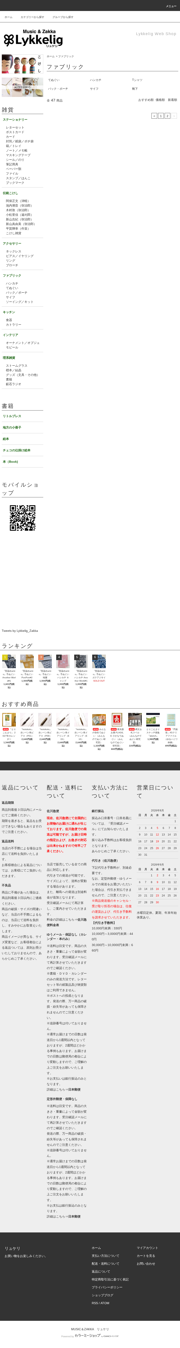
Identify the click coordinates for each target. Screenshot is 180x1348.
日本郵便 (74, 1089)
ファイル (12, 173)
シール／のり (15, 159)
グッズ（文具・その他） (23, 375)
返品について (101, 1271)
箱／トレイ (13, 146)
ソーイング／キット (20, 302)
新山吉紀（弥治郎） (20, 219)
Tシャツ (137, 80)
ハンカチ (95, 80)
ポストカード (15, 132)
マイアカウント (147, 1248)
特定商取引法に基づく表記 (110, 1279)
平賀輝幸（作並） (18, 228)
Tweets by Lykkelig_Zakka (20, 630)
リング (10, 260)
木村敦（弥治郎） (18, 210)
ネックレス (13, 251)
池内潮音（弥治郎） (20, 205)
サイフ (94, 88)
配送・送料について (105, 1263)
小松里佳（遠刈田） (20, 214)
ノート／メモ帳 (16, 150)
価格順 (160, 100)
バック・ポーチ (58, 88)
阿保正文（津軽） (18, 201)
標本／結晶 (13, 370)
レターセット (15, 127)
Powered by (67, 1336)
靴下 (135, 88)
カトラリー (13, 324)
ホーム (9, 17)
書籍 (9, 379)
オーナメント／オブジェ (23, 343)
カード (10, 136)
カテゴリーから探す (32, 17)
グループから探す (63, 17)
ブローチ (12, 265)
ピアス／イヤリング (20, 256)
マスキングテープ (18, 155)
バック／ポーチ (16, 292)
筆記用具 (12, 164)
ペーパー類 (13, 169)
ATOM (105, 1303)
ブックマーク (15, 182)
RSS (95, 1303)
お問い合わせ (146, 1263)
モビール (12, 347)
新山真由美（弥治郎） (21, 224)
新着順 (172, 100)
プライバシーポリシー (107, 1287)
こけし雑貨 (13, 233)
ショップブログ (102, 1295)
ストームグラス (16, 365)
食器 (9, 320)
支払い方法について (105, 1255)
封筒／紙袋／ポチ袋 (20, 141)
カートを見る (146, 1255)
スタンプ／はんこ (18, 178)
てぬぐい (53, 80)
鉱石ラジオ (13, 384)
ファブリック (66, 56)
